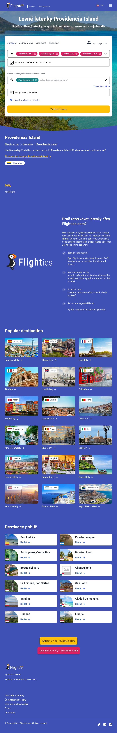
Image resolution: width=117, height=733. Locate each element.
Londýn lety (47, 389)
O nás (8, 708)
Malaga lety (47, 360)
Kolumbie (28, 144)
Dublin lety (84, 389)
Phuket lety (84, 477)
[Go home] (14, 667)
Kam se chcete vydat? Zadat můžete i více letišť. (26, 74)
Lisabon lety (48, 418)
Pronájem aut (44, 6)
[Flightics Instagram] (105, 724)
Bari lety (83, 448)
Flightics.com (12, 144)
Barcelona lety (12, 360)
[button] (110, 5)
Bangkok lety (48, 477)
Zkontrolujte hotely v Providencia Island (26, 156)
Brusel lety (47, 448)
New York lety (11, 506)
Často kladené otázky (15, 699)
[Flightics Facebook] (110, 724)
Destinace (10, 712)
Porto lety (83, 418)
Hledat (23, 542)
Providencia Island (46, 144)
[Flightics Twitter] (99, 724)
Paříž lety (83, 360)
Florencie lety (11, 477)
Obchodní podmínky (14, 695)
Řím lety (9, 389)
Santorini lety (48, 506)
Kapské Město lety (88, 506)
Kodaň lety (10, 418)
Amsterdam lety (13, 448)
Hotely (32, 6)
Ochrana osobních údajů (16, 704)
